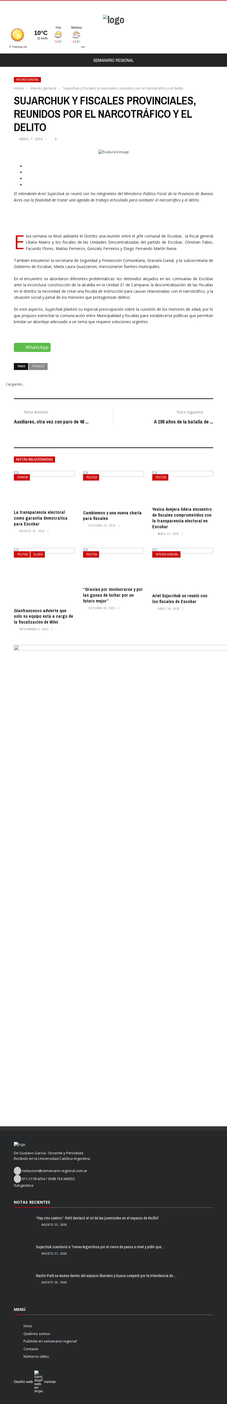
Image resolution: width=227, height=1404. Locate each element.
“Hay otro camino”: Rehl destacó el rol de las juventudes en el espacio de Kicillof (97, 1218)
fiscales (38, 366)
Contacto (31, 1348)
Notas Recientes (32, 1202)
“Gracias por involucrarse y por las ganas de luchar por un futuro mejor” (113, 595)
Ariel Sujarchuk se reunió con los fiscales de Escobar (179, 598)
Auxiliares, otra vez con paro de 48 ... (51, 421)
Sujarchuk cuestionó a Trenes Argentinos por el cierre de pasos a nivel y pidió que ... (100, 1246)
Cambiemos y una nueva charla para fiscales (112, 516)
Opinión (22, 477)
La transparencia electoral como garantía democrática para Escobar (41, 518)
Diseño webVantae (35, 1381)
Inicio (28, 1325)
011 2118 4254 (33, 1178)
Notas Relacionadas (34, 459)
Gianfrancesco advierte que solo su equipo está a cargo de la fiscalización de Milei (43, 616)
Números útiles (36, 1356)
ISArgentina (23, 1185)
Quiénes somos (37, 1333)
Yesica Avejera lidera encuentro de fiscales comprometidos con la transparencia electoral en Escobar (182, 517)
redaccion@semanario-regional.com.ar (54, 1170)
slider (38, 554)
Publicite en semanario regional (50, 1341)
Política (91, 477)
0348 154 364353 (61, 1178)
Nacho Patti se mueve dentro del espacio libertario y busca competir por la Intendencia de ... (106, 1275)
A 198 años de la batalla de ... (183, 421)
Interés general (27, 79)
